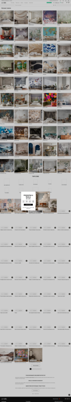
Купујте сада (28, 204)
